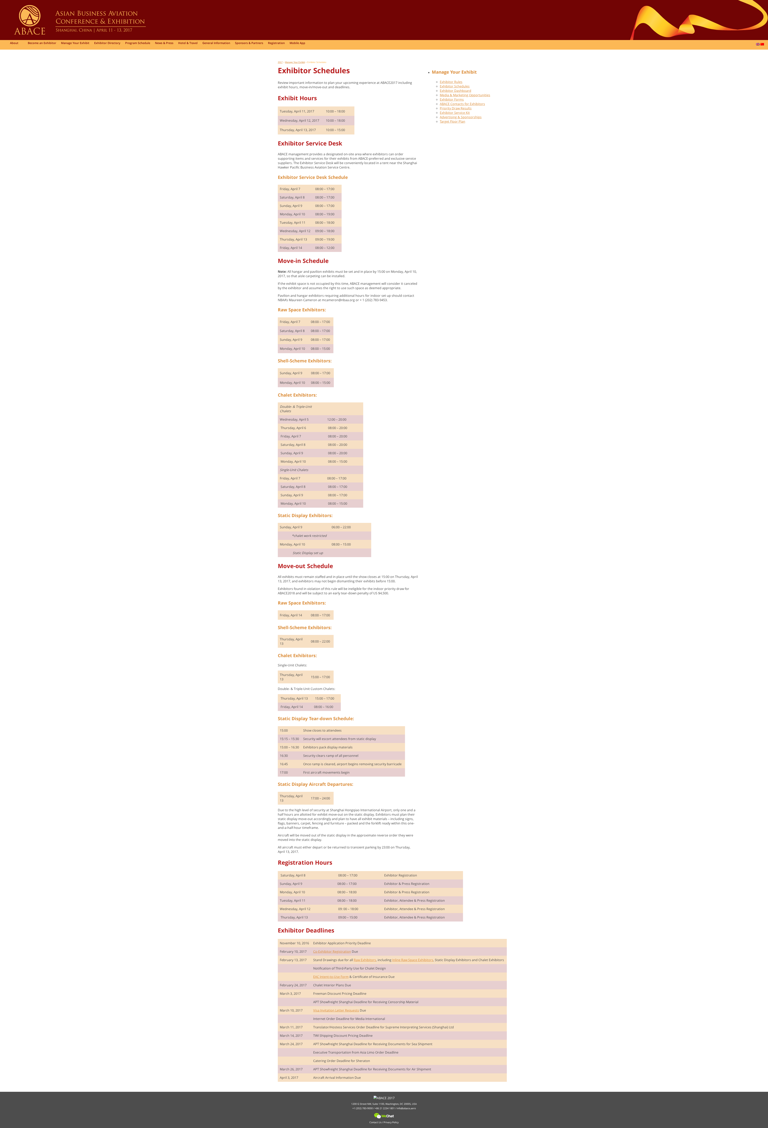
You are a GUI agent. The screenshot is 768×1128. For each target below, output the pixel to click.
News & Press (164, 43)
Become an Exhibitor (42, 43)
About (14, 43)
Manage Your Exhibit (75, 43)
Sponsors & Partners (249, 43)
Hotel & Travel (188, 43)
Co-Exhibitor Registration (332, 951)
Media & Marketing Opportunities (465, 95)
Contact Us (375, 1122)
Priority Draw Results (456, 108)
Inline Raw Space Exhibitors (412, 960)
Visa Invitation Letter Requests (336, 1010)
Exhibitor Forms (452, 99)
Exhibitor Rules (451, 82)
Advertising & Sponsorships (461, 117)
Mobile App (297, 43)
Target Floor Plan (452, 121)
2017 (280, 62)
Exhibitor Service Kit (455, 112)
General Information (216, 43)
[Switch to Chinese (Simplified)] (762, 44)
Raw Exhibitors (365, 960)
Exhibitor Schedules (455, 86)
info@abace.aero (406, 1108)
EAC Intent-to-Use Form (331, 977)
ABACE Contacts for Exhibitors (462, 104)
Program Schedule (137, 43)
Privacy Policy (391, 1122)
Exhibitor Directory (107, 43)
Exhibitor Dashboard (455, 90)
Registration (276, 43)
